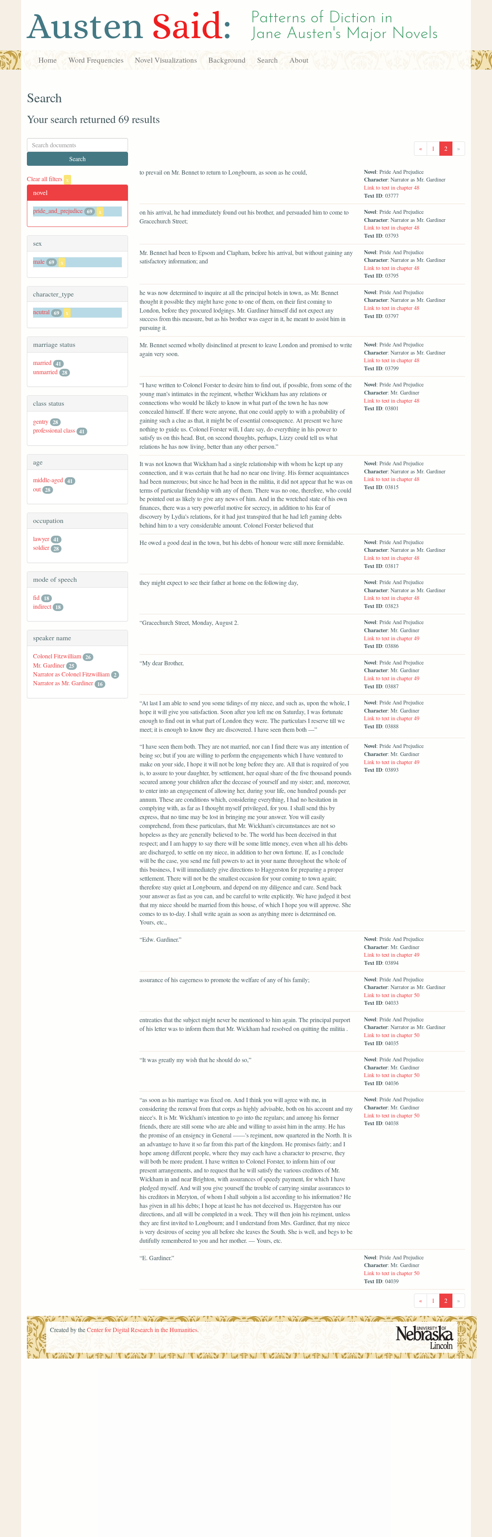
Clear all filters (48, 179)
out (37, 489)
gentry (40, 421)
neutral (41, 312)
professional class (54, 430)
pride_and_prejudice (58, 210)
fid (36, 597)
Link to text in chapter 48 (391, 187)
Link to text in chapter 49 (391, 638)
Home (47, 60)
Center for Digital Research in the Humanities (142, 1330)
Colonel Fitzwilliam (57, 656)
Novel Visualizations (166, 60)
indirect (42, 606)
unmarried (45, 372)
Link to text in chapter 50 (391, 995)
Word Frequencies (95, 60)
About (298, 60)
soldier (41, 547)
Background (227, 60)
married (42, 362)
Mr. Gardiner (49, 665)
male (39, 261)
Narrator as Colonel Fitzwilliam (71, 674)
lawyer (41, 539)
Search (267, 60)
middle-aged (48, 480)
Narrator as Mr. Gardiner (63, 683)
